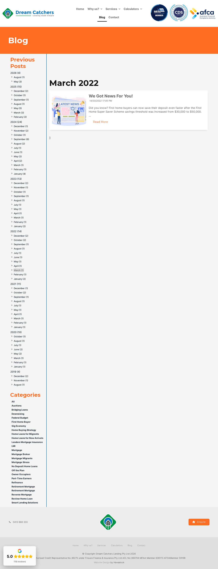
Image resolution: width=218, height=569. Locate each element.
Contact (113, 17)
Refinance (17, 482)
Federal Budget (20, 417)
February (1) (20, 169)
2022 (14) (16, 231)
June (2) (18, 349)
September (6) (21, 139)
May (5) (18, 108)
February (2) (20, 117)
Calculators (131, 9)
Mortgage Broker (21, 454)
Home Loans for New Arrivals (27, 438)
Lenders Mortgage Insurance (27, 442)
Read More (100, 122)
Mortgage (17, 450)
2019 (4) (15, 371)
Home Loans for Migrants (25, 434)
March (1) (19, 165)
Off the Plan (18, 470)
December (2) (21, 91)
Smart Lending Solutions (25, 502)
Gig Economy (19, 426)
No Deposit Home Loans (24, 466)
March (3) (19, 112)
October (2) (20, 240)
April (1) (18, 213)
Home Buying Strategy (24, 430)
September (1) (21, 99)
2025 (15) (16, 86)
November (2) (21, 130)
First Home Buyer (21, 421)
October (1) (20, 95)
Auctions (16, 405)
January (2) (20, 226)
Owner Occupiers (21, 474)
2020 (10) (16, 332)
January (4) (20, 173)
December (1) (21, 126)
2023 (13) (16, 178)
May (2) (18, 156)
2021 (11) (15, 283)
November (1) (21, 187)
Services (111, 9)
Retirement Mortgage (23, 486)
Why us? (93, 9)
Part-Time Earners (22, 478)
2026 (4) (15, 72)
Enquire (201, 522)
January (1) (19, 327)
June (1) (18, 152)
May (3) (18, 81)
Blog (102, 17)
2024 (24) (16, 121)
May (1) (17, 209)
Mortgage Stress (20, 462)
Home (80, 9)
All (13, 401)
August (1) (19, 77)
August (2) (19, 143)
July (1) (17, 148)
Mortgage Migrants (22, 458)
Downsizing (18, 413)
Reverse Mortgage (22, 494)
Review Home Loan (22, 498)
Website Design (102, 562)
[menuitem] (75, 545)
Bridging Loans (20, 409)
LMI (13, 446)
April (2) (18, 160)
